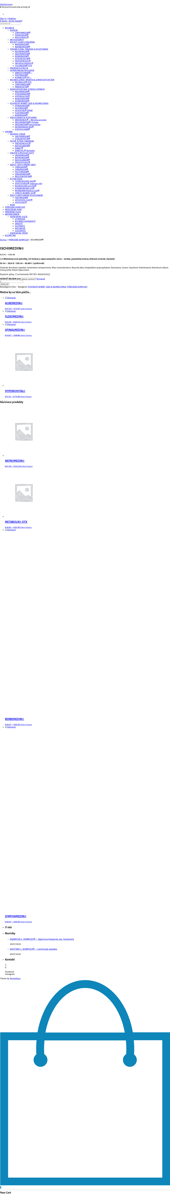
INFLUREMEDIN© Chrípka (26, 122)
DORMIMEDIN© (22, 101)
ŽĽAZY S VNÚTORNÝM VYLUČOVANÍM (26, 195)
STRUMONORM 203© (24, 188)
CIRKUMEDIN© (21, 169)
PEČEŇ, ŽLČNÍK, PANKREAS (22, 141)
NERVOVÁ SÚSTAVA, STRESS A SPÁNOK (27, 89)
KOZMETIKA (10, 235)
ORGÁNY (9, 132)
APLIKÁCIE (9, 28)
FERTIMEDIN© (21, 75)
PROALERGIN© (21, 35)
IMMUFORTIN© (22, 87)
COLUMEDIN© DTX (23, 66)
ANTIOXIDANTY (17, 40)
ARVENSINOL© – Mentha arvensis (30, 120)
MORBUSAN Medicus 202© (27, 191)
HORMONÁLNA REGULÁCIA (22, 70)
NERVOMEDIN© (22, 99)
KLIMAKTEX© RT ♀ (23, 77)
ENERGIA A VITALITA (19, 68)
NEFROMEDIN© (22, 157)
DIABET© (19, 148)
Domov (3, 240)
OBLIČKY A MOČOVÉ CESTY (22, 153)
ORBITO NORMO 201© (25, 193)
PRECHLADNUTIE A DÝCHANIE (23, 117)
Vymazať (41, 279)
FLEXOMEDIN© (22, 113)
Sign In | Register (8, 18)
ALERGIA (14, 30)
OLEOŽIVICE (20, 231)
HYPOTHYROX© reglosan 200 (28, 183)
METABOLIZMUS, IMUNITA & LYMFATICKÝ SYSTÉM (32, 80)
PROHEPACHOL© (23, 61)
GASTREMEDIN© (22, 54)
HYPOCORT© (21, 202)
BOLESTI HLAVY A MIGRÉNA (22, 42)
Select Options (26, 309)
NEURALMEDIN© (22, 47)
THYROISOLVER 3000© (25, 181)
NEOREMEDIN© (22, 51)
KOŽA (12, 205)
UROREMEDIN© (22, 155)
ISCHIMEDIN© (21, 108)
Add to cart (4, 284)
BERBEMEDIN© (22, 56)
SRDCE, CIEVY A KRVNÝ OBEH (23, 165)
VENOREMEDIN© (22, 174)
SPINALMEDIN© (22, 106)
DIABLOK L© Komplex (25, 150)
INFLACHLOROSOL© (24, 63)
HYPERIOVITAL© (22, 96)
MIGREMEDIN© (22, 44)
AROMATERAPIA (12, 214)
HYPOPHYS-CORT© (23, 200)
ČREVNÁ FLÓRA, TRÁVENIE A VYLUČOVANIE (29, 49)
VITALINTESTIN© (22, 58)
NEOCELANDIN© (22, 146)
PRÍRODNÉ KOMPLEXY (15, 207)
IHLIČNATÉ (20, 226)
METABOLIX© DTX (23, 82)
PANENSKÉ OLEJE (13, 212)
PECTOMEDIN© (22, 172)
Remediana (15, 978)
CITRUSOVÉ (20, 219)
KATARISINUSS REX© (24, 127)
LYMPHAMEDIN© (22, 33)
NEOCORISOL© (22, 37)
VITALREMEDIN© (22, 94)
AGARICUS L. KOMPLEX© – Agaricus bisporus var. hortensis (42, 939)
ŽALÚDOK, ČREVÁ (17, 134)
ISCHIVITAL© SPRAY (24, 110)
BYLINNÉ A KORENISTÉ (25, 221)
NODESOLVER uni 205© (25, 186)
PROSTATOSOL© (22, 162)
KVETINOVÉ (20, 228)
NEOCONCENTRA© (23, 176)
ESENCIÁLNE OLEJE (18, 216)
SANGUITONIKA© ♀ (23, 73)
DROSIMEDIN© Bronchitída (27, 124)
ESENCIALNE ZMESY (19, 233)
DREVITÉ (19, 224)
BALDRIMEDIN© (22, 91)
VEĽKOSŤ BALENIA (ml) (10, 279)
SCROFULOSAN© (22, 129)
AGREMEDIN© (21, 115)
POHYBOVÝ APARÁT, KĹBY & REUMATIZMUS (29, 103)
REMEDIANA (6, 4)
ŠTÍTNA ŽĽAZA (16, 179)
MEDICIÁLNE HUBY (13, 209)
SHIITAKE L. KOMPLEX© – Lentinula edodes (33, 949)
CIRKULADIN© (21, 167)
